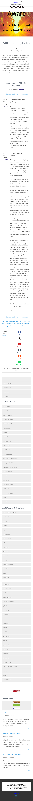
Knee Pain (5, 560)
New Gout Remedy (7, 454)
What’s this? (4, 335)
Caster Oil (5, 436)
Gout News (5, 396)
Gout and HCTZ (7, 662)
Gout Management (7, 471)
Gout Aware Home (7, 379)
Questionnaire (6, 645)
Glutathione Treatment (8, 450)
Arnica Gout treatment (8, 484)
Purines (4, 573)
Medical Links (6, 636)
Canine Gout (6, 619)
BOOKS (5, 627)
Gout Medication (7, 428)
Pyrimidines (6, 606)
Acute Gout (5, 547)
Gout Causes (6, 521)
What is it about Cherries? (12, 734)
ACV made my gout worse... (13, 754)
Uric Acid (5, 593)
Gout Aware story (7, 392)
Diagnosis (5, 530)
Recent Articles (8, 699)
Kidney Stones (6, 556)
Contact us (5, 675)
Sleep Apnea (6, 551)
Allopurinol (5, 476)
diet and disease (6, 569)
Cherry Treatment (7, 415)
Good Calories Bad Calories (10, 666)
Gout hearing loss (7, 679)
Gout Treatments (7, 406)
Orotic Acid (5, 614)
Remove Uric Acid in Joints (10, 467)
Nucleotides (6, 610)
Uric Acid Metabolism (8, 601)
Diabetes (5, 543)
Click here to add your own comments (16, 94)
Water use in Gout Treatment (10, 458)
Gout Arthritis (6, 534)
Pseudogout (5, 623)
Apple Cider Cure (7, 383)
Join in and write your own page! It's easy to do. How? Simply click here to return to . (16, 324)
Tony (4, 713)
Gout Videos (6, 632)
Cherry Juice (6, 480)
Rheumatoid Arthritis (8, 564)
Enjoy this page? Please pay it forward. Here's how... (16, 369)
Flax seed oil (6, 658)
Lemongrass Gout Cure (8, 463)
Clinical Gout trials (7, 423)
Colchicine (5, 502)
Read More (27, 729)
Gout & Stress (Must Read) (9, 512)
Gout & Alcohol (7, 538)
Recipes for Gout (7, 441)
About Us (5, 671)
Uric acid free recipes (8, 419)
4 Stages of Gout (7, 387)
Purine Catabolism (7, 597)
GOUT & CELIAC (8, 493)
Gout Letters (6, 649)
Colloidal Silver (6, 488)
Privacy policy (16, 2)
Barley (4, 497)
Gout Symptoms (7, 516)
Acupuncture (6, 432)
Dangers (5, 525)
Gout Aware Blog (7, 588)
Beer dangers (6, 577)
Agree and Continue (16, 4)
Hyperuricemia (6, 584)
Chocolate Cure (6, 653)
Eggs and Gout (6, 640)
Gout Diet (5, 410)
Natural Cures (6, 445)
